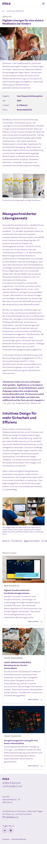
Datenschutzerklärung (19, 839)
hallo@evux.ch (12, 817)
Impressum (6, 839)
